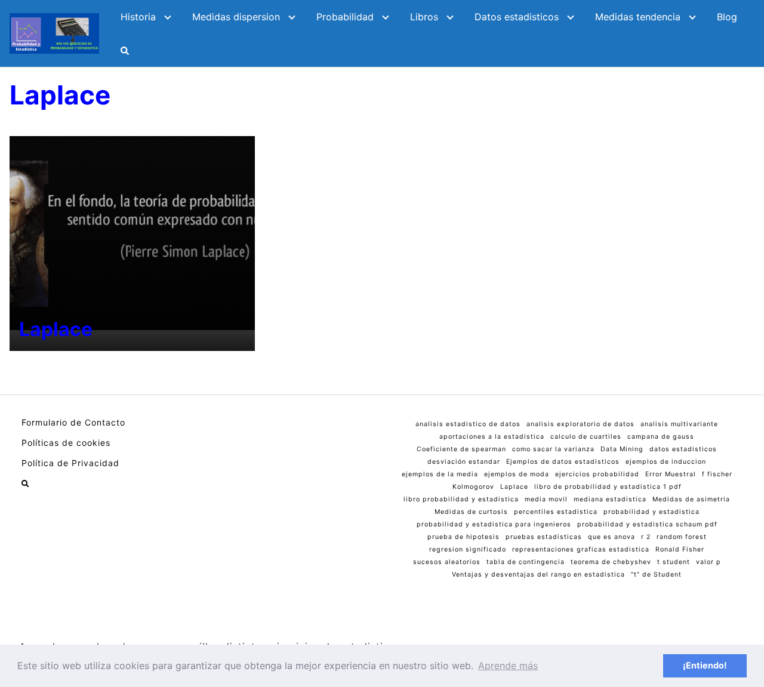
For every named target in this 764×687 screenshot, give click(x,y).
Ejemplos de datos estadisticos (563, 462)
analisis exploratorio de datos (580, 424)
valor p (708, 562)
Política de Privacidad (70, 463)
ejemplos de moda (516, 474)
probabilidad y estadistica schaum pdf (647, 524)
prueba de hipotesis (463, 537)
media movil (546, 499)
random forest (682, 537)
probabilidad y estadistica (651, 512)
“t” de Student (656, 574)
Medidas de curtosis (471, 512)
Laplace (514, 487)
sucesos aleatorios (446, 562)
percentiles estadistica (555, 512)
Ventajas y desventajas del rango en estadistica (538, 574)
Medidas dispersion (236, 17)
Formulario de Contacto (73, 422)
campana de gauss (660, 436)
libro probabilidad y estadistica (461, 499)
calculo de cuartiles (585, 436)
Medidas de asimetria (691, 499)
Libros (424, 17)
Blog (727, 17)
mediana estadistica (610, 499)
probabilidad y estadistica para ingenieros (494, 524)
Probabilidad (345, 17)
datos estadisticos (683, 449)
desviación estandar (463, 462)
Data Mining (621, 449)
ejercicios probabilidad (597, 474)
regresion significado (467, 549)
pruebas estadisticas (544, 537)
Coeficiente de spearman (461, 449)
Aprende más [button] (508, 665)
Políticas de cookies (65, 443)
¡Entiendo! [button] (705, 665)
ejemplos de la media (440, 474)
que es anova (611, 537)
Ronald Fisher (679, 549)
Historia (138, 17)
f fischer (717, 474)
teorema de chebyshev (611, 562)
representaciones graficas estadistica (580, 549)
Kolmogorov (473, 487)
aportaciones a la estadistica (491, 436)
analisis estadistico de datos (467, 424)
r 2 (646, 537)
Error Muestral (670, 474)
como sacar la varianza (553, 449)
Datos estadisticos (517, 17)
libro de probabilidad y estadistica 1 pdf (608, 487)
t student (673, 562)
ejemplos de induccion (666, 462)
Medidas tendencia (637, 17)
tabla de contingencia (525, 562)
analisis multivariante (679, 424)
